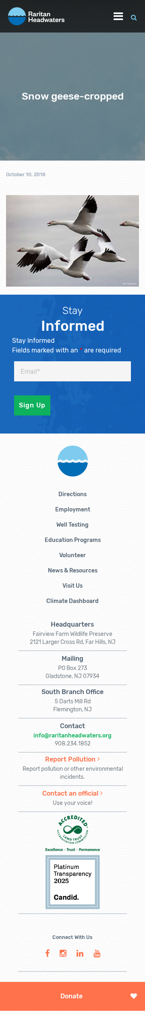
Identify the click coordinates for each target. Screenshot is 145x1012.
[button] (134, 16)
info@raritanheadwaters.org (72, 735)
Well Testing (72, 524)
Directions (72, 494)
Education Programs (73, 540)
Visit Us (72, 585)
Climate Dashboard (72, 601)
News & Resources (72, 570)
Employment (72, 509)
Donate (71, 996)
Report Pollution (70, 759)
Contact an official (70, 793)
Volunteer (72, 555)
